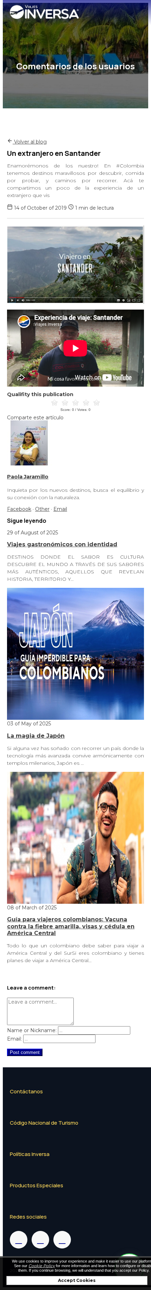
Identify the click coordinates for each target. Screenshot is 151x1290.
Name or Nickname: (32, 1030)
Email (60, 509)
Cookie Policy (41, 1265)
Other (42, 509)
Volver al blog (30, 142)
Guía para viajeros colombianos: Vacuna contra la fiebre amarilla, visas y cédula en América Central (70, 926)
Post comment (25, 1052)
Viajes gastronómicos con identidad (62, 544)
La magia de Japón (36, 735)
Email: (14, 1039)
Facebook (19, 509)
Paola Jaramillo (27, 477)
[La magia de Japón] (75, 718)
